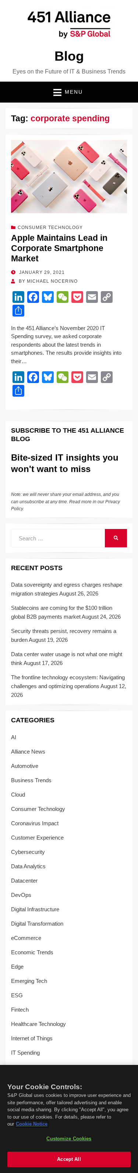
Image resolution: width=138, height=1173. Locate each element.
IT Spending (25, 1052)
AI (13, 737)
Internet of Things (32, 1038)
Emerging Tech (29, 981)
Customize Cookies (68, 1138)
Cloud (18, 794)
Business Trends (31, 780)
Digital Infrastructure (35, 909)
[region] (69, 1119)
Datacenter (24, 880)
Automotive (24, 766)
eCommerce (26, 938)
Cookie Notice (31, 1124)
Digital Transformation (37, 923)
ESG (17, 995)
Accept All (69, 1159)
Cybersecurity (28, 852)
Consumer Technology (50, 227)
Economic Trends (32, 952)
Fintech (20, 1009)
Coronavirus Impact (35, 823)
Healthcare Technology (38, 1024)
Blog (69, 56)
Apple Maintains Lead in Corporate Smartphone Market (59, 248)
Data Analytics (28, 866)
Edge (17, 966)
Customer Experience (37, 837)
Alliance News (28, 751)
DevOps (21, 895)
